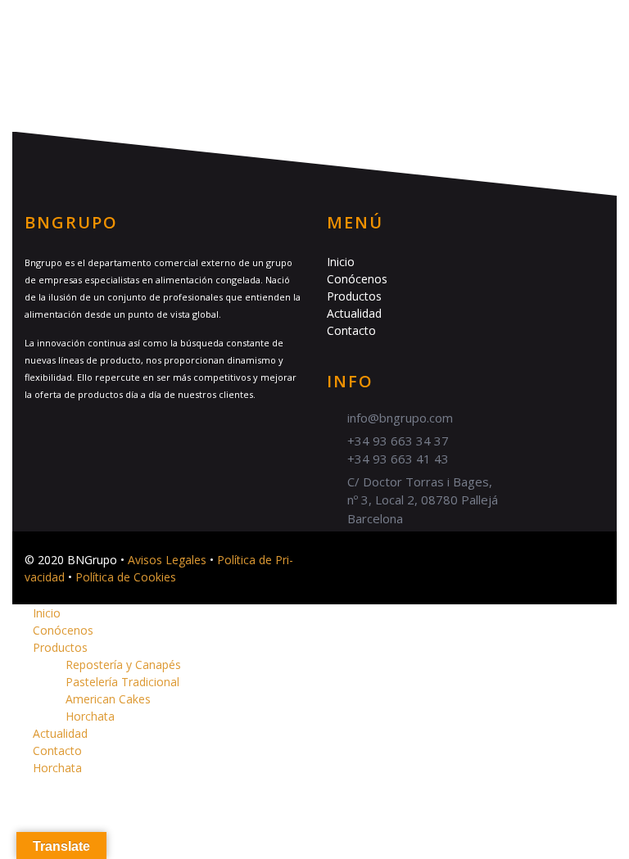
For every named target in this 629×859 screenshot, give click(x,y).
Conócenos (357, 279)
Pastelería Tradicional (122, 681)
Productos (354, 296)
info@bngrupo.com (400, 417)
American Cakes (108, 699)
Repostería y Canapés (123, 664)
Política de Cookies (125, 577)
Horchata (90, 716)
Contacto (351, 330)
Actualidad (354, 313)
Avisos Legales (167, 559)
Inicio (341, 261)
